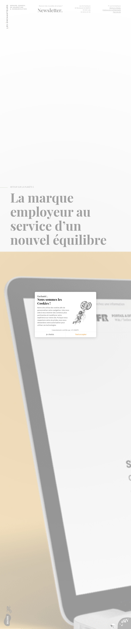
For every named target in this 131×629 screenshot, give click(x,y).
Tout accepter (80, 334)
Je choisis (50, 334)
